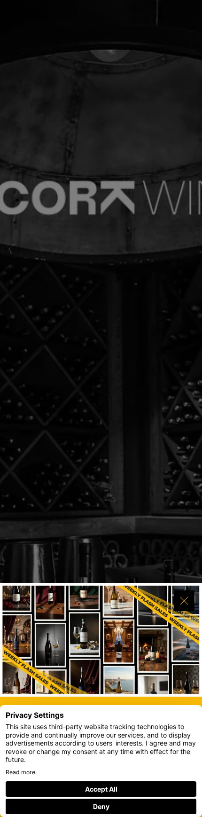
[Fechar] (184, 600)
